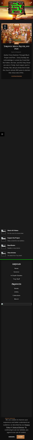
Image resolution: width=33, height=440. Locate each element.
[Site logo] (17, 8)
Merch (16, 299)
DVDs (16, 292)
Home (8, 17)
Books (16, 288)
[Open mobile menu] (2, 3)
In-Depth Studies (16, 275)
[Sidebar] (2, 134)
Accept (20, 436)
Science (16, 272)
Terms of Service (18, 427)
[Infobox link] (16, 232)
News (16, 43)
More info (12, 436)
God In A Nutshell (16, 52)
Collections (16, 295)
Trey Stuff (16, 279)
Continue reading (16, 76)
